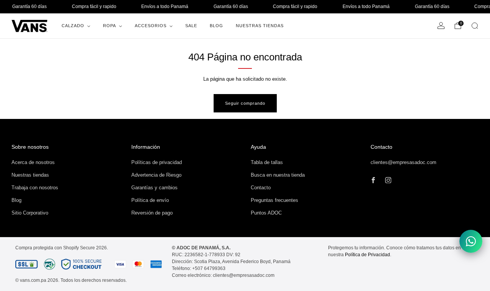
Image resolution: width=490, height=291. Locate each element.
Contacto (261, 187)
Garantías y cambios (154, 187)
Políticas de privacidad (156, 162)
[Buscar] (475, 25)
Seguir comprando (245, 103)
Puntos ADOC (266, 213)
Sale (191, 25)
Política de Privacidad (367, 254)
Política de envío (150, 200)
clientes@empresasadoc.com (403, 162)
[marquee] (245, 6)
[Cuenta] (441, 25)
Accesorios (151, 25)
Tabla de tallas (267, 162)
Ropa (109, 25)
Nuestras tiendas (30, 175)
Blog (216, 25)
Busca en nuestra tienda (278, 175)
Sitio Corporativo (29, 213)
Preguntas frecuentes (274, 200)
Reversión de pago (152, 213)
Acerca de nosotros (33, 162)
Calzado (73, 25)
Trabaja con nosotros (34, 187)
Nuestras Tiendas (260, 25)
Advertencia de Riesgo (156, 175)
